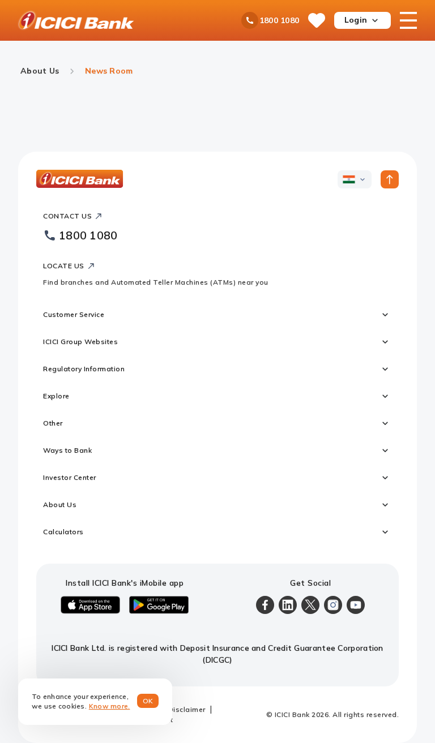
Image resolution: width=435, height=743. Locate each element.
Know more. (109, 706)
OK (148, 701)
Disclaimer (187, 709)
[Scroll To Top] (390, 179)
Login (355, 20)
